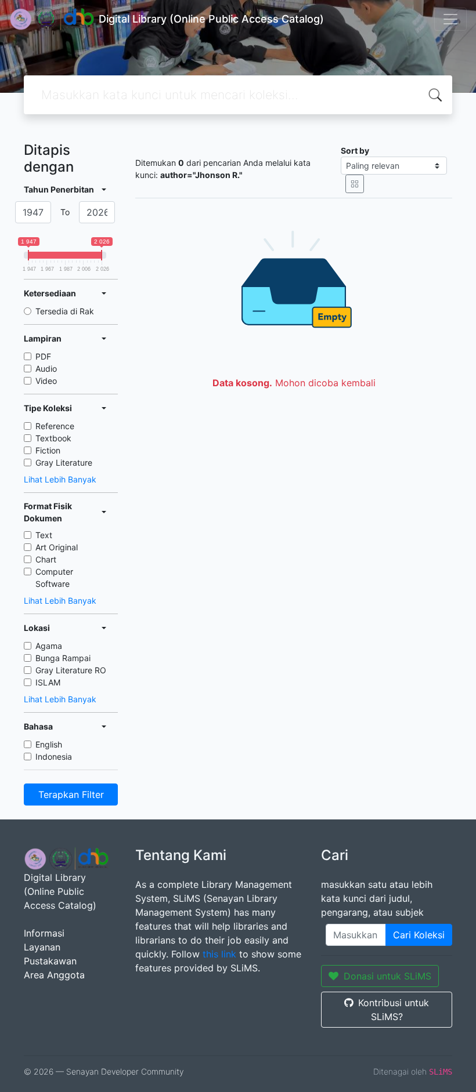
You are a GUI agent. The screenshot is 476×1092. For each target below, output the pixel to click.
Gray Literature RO (70, 670)
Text (43, 535)
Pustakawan (50, 961)
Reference (54, 426)
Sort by (355, 150)
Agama (48, 646)
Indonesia (53, 756)
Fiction (47, 450)
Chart (45, 559)
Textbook (53, 438)
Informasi (44, 933)
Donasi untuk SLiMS (387, 976)
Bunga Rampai (63, 658)
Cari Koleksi (419, 935)
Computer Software (54, 578)
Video (46, 381)
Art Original (56, 547)
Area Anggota (54, 975)
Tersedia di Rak (64, 311)
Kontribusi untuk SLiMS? (393, 1009)
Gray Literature (63, 462)
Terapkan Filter (71, 794)
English (48, 744)
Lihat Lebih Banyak (60, 479)
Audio (46, 368)
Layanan (42, 947)
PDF (43, 356)
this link (219, 954)
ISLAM (47, 682)
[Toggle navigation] (450, 19)
